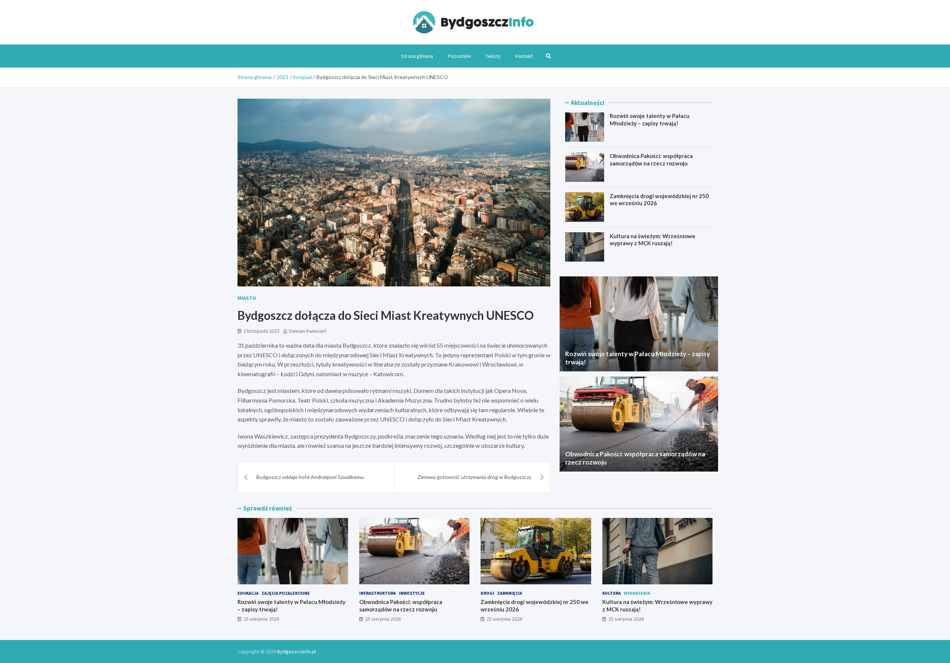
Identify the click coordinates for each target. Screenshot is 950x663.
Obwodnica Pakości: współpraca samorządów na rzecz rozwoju (651, 159)
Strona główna (417, 56)
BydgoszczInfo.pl (296, 651)
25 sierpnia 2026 (261, 619)
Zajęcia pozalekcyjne (286, 593)
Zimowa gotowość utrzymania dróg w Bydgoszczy (474, 477)
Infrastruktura (377, 593)
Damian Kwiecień (308, 331)
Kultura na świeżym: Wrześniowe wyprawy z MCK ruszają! (652, 239)
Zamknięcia (509, 593)
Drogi (487, 593)
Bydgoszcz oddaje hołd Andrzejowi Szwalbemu (310, 477)
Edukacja (248, 593)
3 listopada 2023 (261, 331)
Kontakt (524, 56)
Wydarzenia (637, 593)
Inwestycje (412, 593)
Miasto (247, 298)
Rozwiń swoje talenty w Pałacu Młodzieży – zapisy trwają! (649, 119)
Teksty (493, 56)
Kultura (611, 593)
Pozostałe (459, 56)
